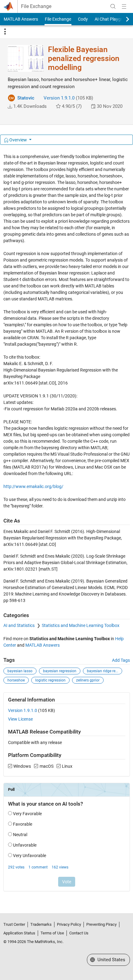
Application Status (19, 933)
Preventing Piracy (101, 924)
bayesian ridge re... (102, 671)
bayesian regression (59, 671)
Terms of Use (52, 933)
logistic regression (50, 680)
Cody (83, 19)
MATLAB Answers (21, 19)
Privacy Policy (69, 924)
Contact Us (78, 933)
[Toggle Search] (113, 6)
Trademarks (41, 924)
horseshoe (16, 680)
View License (20, 719)
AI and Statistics (19, 625)
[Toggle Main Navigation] (124, 6)
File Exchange (36, 6)
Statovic (25, 98)
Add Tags (121, 660)
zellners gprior (88, 680)
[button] (10, 106)
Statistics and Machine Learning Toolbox (80, 625)
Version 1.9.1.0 (59, 98)
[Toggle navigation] (5, 32)
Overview (18, 139)
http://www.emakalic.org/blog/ (33, 486)
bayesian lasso (19, 671)
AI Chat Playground (113, 19)
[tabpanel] (66, 526)
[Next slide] (122, 19)
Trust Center (14, 924)
